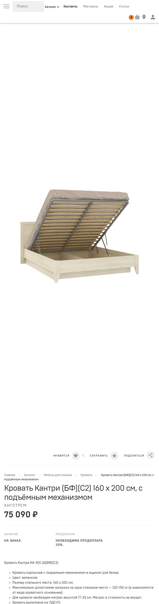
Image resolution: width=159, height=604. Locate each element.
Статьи (124, 6)
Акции (108, 6)
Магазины (90, 6)
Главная (9, 475)
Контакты (70, 6)
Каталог (29, 475)
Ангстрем (15, 505)
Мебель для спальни (58, 475)
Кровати (86, 475)
